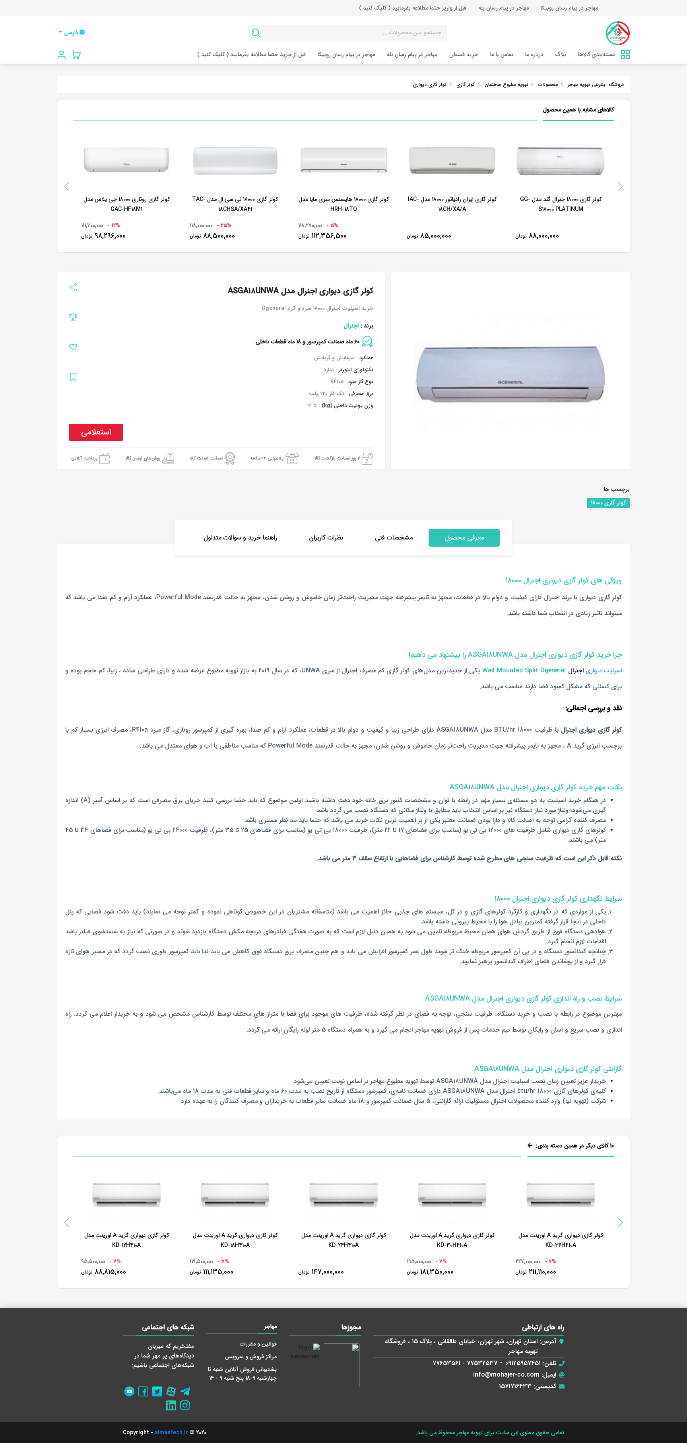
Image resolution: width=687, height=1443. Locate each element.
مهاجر (270, 1326)
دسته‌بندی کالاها (596, 54)
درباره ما (534, 54)
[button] (620, 1222)
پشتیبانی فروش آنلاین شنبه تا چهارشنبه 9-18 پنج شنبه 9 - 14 (242, 1374)
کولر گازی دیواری (429, 84)
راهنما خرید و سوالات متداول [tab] (240, 538)
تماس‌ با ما (501, 54)
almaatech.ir (171, 1432)
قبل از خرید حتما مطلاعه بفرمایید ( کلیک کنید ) (251, 54)
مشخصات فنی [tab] (394, 538)
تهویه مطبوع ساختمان (506, 84)
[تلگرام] (187, 1389)
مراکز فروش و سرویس (251, 1356)
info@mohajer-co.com (506, 1375)
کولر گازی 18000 (608, 503)
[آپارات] (173, 1389)
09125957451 (523, 1363)
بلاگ (560, 54)
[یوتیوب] (131, 1389)
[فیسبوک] (145, 1389)
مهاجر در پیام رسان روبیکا (569, 8)
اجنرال (351, 326)
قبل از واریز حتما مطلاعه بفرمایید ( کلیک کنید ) (412, 8)
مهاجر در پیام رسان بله (503, 8)
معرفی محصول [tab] (464, 538)
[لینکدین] (173, 1403)
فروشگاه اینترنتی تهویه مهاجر (596, 84)
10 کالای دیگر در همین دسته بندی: (574, 1145)
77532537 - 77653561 (465, 1363)
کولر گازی (465, 84)
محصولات (548, 84)
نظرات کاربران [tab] (326, 538)
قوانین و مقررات (258, 1344)
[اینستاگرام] (187, 1403)
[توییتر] (159, 1389)
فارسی (71, 32)
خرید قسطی (463, 54)
